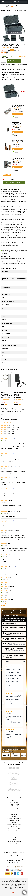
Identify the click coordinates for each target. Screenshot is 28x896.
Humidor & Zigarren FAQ (14, 828)
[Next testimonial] (25, 703)
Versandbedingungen (14, 808)
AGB (14, 812)
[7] (8, 423)
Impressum (14, 826)
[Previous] (1, 64)
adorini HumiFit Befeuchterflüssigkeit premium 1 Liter (17, 123)
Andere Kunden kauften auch (8, 64)
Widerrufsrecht (14, 822)
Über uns (14, 816)
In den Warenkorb (14, 61)
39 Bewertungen (13, 47)
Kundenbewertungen (23, 64)
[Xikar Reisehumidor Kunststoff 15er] (6, 38)
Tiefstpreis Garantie (14, 820)
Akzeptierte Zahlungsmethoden (14, 824)
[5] (20, 126)
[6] (17, 108)
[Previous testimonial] (3, 703)
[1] (14, 126)
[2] (3, 48)
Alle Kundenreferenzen (14, 862)
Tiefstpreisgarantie (10, 643)
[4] (4, 48)
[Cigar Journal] (15, 755)
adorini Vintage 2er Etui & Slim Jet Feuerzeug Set (18, 141)
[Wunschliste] (26, 6)
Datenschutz (14, 814)
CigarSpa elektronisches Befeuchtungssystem (18, 106)
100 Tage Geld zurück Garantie (14, 818)
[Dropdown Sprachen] (14, 892)
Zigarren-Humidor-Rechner (14, 830)
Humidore (17, 411)
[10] (10, 423)
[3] (15, 108)
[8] (7, 48)
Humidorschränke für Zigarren (8, 412)
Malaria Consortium (15, 881)
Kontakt (14, 800)
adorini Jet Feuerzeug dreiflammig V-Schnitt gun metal (18, 158)
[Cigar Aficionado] (6, 755)
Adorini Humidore (14, 843)
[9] (19, 108)
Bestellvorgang (14, 810)
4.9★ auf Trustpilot (7, 1)
